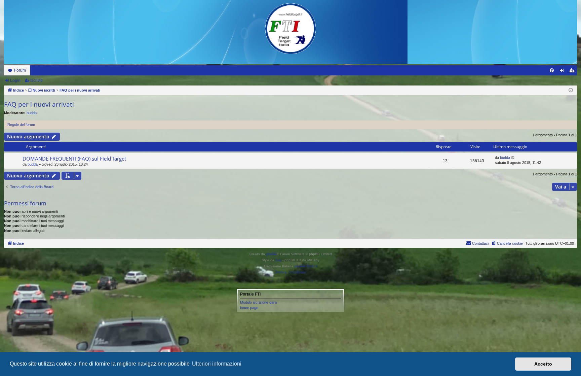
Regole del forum (21, 125)
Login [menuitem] (563, 71)
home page (249, 308)
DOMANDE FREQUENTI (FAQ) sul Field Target (74, 158)
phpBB (271, 254)
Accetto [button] (543, 364)
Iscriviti (36, 80)
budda (32, 113)
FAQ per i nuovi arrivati (39, 104)
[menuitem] (552, 70)
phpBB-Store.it (306, 266)
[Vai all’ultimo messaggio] (513, 157)
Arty (278, 260)
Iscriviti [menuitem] (573, 71)
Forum (20, 70)
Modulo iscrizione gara (258, 302)
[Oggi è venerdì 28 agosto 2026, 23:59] (571, 90)
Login (15, 80)
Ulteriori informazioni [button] (216, 364)
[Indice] (290, 28)
